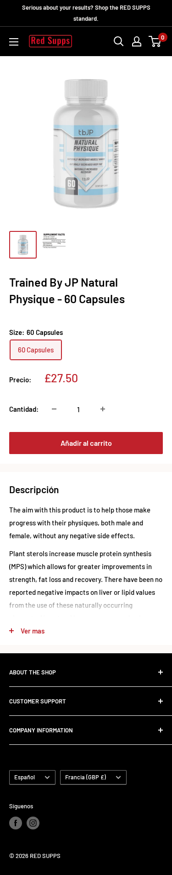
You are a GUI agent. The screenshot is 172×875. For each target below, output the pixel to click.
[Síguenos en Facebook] (15, 823)
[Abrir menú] (13, 42)
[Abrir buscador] (119, 41)
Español (24, 777)
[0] (155, 41)
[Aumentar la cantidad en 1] (102, 409)
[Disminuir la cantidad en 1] (54, 409)
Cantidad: (24, 409)
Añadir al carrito (86, 442)
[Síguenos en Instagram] (33, 823)
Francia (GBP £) (85, 777)
